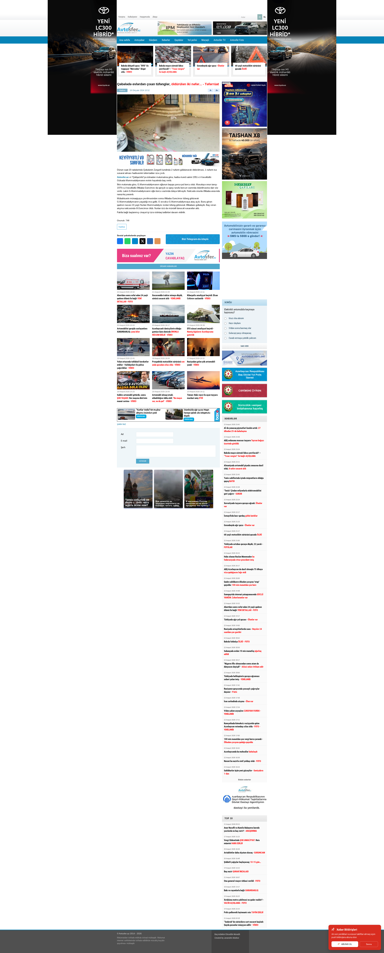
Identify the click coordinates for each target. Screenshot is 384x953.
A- (211, 90)
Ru (265, 17)
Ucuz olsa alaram (236, 318)
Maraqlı (205, 41)
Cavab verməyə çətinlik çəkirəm (242, 338)
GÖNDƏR (142, 461)
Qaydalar (178, 39)
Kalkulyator (132, 17)
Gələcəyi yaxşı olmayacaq (240, 333)
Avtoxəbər (139, 41)
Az (260, 17)
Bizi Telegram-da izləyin (195, 239)
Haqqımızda (145, 17)
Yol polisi (192, 39)
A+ (217, 90)
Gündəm (153, 41)
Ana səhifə (124, 39)
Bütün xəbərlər (244, 780)
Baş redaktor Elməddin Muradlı (227, 934)
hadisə (122, 227)
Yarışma (121, 17)
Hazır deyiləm (235, 323)
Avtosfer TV (220, 39)
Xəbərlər (166, 39)
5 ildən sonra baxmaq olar (240, 328)
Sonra (369, 944)
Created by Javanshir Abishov (226, 938)
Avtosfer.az (123, 177)
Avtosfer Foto (237, 39)
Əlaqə (155, 17)
